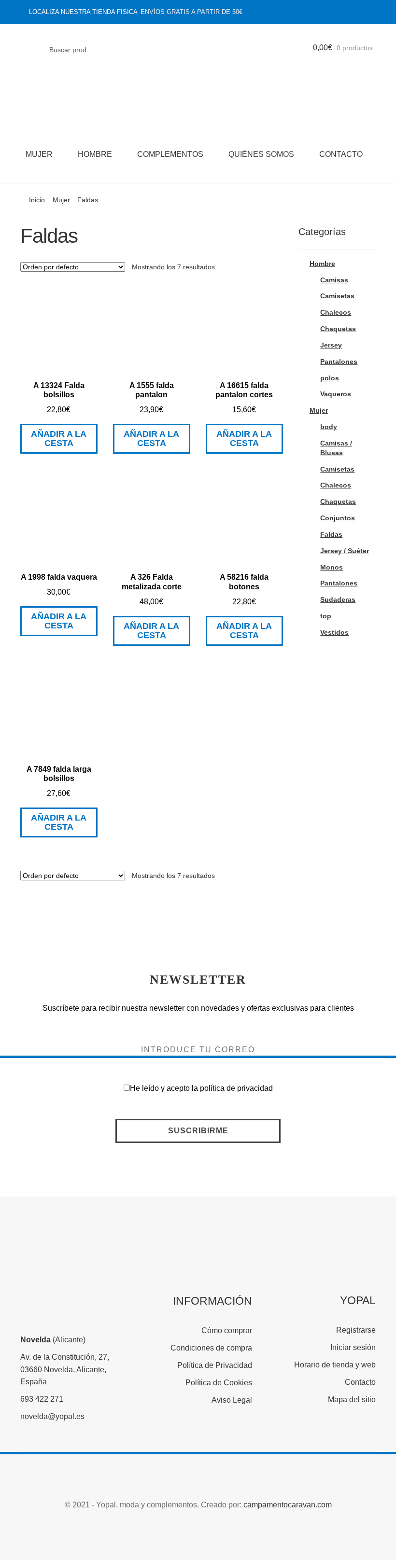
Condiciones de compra (211, 1348)
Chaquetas (338, 329)
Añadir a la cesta (58, 438)
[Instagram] (346, 12)
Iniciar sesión (353, 1347)
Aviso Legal (232, 1400)
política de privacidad (236, 1088)
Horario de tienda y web (335, 1365)
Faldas (331, 534)
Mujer (39, 154)
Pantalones (338, 361)
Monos (331, 567)
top (325, 616)
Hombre (95, 154)
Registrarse (356, 1330)
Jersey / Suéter (344, 551)
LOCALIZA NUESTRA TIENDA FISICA (83, 11)
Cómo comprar (226, 1330)
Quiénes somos (261, 154)
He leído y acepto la (201, 1088)
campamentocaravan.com (287, 1505)
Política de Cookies (218, 1383)
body (328, 427)
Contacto (341, 154)
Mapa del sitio (352, 1399)
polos (329, 378)
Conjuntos (337, 518)
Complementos (170, 154)
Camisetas (337, 296)
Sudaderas (337, 599)
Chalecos (335, 312)
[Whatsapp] (366, 12)
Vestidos (334, 632)
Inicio (37, 200)
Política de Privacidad (214, 1365)
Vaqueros (335, 394)
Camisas (334, 280)
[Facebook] (327, 12)
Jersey (331, 345)
